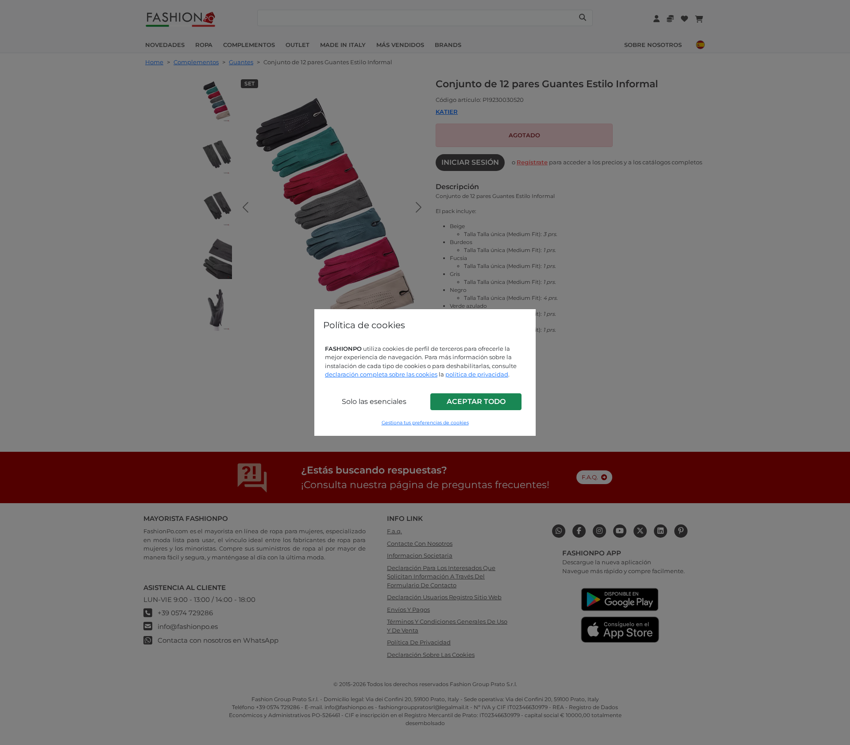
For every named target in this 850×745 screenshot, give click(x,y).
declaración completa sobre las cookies (381, 374)
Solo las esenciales (374, 401)
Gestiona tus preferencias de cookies (425, 423)
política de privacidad (476, 374)
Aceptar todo (476, 401)
